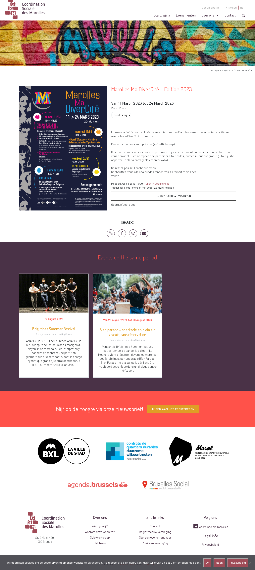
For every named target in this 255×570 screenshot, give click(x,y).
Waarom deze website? (100, 532)
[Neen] (250, 563)
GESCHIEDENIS (211, 7)
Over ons (208, 15)
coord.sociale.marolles (213, 527)
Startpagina (162, 15)
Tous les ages (121, 115)
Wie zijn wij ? (100, 526)
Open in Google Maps (157, 183)
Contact (230, 15)
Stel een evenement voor (155, 537)
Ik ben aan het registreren (173, 409)
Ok (207, 562)
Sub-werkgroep (100, 537)
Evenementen (186, 15)
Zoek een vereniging (155, 543)
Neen (219, 562)
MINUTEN (231, 7)
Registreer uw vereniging (155, 532)
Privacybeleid (210, 544)
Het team (100, 543)
